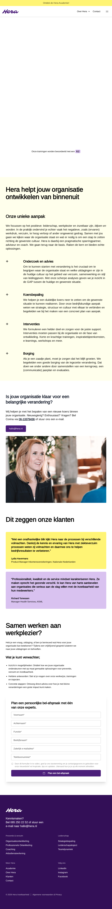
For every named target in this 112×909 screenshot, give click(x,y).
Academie (11, 868)
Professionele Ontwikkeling (19, 845)
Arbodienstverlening (15, 853)
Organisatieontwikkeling (17, 841)
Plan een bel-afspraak (58, 773)
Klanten (9, 876)
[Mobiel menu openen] (107, 11)
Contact (96, 11)
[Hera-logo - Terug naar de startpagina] (56, 810)
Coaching (10, 849)
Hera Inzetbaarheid (21, 894)
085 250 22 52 (19, 822)
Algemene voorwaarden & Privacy (47, 894)
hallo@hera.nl (16, 428)
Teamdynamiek (65, 849)
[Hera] (10, 11)
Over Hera (82, 11)
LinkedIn (62, 868)
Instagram (63, 872)
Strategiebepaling (66, 841)
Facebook (63, 876)
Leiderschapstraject (67, 845)
